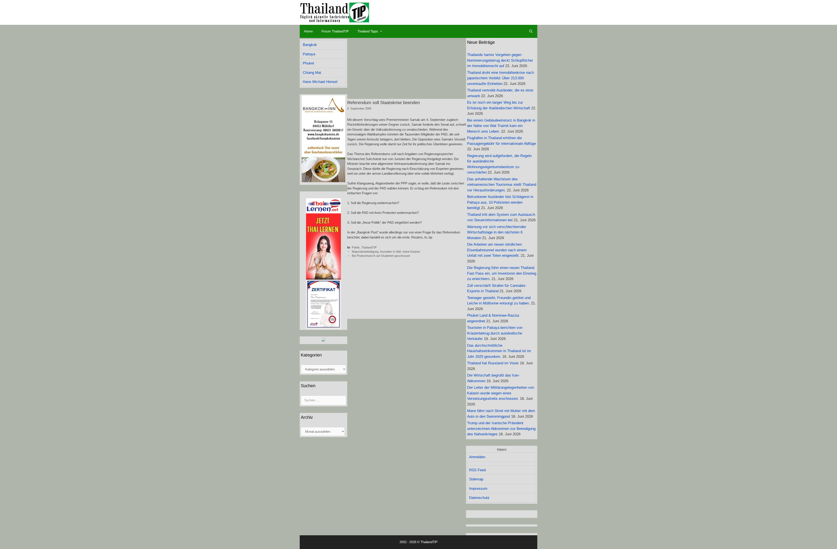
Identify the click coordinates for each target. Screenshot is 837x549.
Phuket (308, 63)
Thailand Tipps (367, 31)
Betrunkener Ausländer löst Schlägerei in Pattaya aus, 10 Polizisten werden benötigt (500, 202)
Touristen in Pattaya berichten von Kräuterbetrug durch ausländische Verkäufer (494, 333)
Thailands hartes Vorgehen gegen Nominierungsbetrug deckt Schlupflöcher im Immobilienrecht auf (500, 60)
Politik (356, 247)
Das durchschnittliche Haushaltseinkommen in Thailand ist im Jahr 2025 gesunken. (499, 351)
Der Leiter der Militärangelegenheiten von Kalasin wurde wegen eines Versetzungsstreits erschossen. (500, 393)
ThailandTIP (369, 247)
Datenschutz (479, 498)
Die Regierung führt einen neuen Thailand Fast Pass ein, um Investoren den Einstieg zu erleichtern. (501, 273)
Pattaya (309, 54)
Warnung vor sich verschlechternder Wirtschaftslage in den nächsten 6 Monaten (496, 232)
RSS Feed (477, 470)
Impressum (478, 488)
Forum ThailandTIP (335, 31)
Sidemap (476, 479)
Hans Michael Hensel (320, 82)
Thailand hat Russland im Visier (493, 363)
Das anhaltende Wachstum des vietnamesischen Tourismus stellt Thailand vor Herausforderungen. (501, 184)
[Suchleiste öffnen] (530, 31)
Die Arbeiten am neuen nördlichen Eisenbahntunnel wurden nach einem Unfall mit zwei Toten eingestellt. (497, 250)
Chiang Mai (312, 73)
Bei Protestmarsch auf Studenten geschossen (381, 255)
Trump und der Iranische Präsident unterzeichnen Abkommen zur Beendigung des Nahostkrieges (501, 428)
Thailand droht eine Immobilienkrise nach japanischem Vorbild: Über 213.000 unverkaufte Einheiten (500, 78)
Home (308, 31)
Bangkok (310, 45)
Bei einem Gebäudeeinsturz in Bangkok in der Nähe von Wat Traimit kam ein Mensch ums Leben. (501, 125)
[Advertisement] (406, 68)
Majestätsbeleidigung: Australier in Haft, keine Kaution (386, 251)
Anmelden (477, 457)
